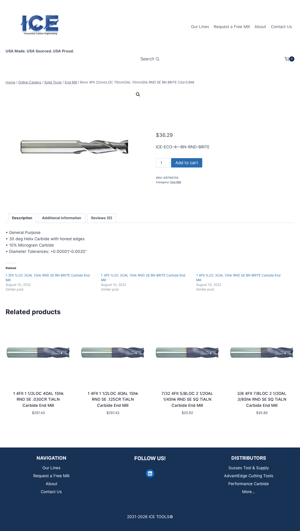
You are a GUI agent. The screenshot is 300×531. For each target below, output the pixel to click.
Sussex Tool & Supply (249, 468)
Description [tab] (22, 218)
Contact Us (281, 26)
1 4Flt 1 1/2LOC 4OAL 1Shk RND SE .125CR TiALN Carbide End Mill (113, 399)
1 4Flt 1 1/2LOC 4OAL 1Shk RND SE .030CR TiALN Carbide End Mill (38, 399)
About (260, 26)
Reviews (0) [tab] (101, 218)
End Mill (175, 182)
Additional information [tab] (61, 218)
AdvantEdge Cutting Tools (248, 475)
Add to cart (186, 162)
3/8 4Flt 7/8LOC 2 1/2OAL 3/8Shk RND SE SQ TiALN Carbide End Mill (261, 399)
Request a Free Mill (232, 26)
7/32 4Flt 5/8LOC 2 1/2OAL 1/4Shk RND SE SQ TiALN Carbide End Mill (187, 399)
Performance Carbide (248, 483)
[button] (138, 94)
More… (248, 491)
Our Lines (200, 26)
